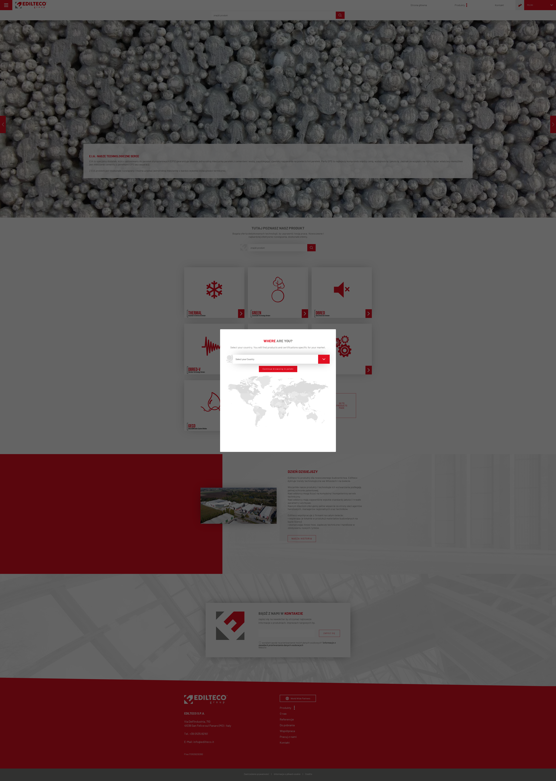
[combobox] (281, 359)
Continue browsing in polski (278, 369)
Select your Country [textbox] (245, 359)
